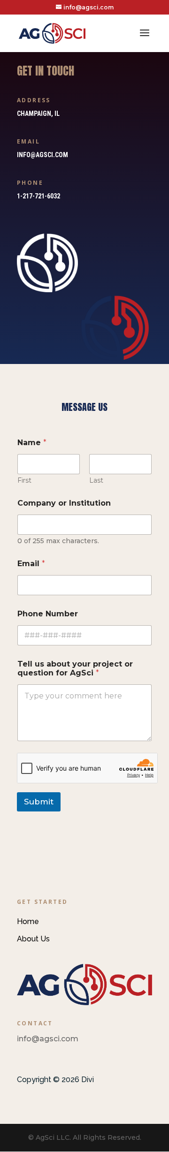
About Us (33, 938)
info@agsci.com (42, 155)
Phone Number (47, 613)
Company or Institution (64, 503)
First (24, 481)
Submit (39, 801)
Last (96, 481)
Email (31, 563)
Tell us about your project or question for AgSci (75, 668)
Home (28, 921)
